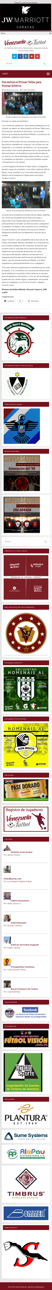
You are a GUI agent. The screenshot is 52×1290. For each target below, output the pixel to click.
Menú (3, 33)
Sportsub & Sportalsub (36, 1287)
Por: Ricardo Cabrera (13, 926)
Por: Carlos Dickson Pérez (15, 970)
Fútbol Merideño (28, 90)
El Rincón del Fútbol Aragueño (25, 945)
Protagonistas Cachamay (22, 967)
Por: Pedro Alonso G (12, 903)
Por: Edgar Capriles (12, 948)
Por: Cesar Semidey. (12, 992)
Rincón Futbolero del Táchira (24, 989)
